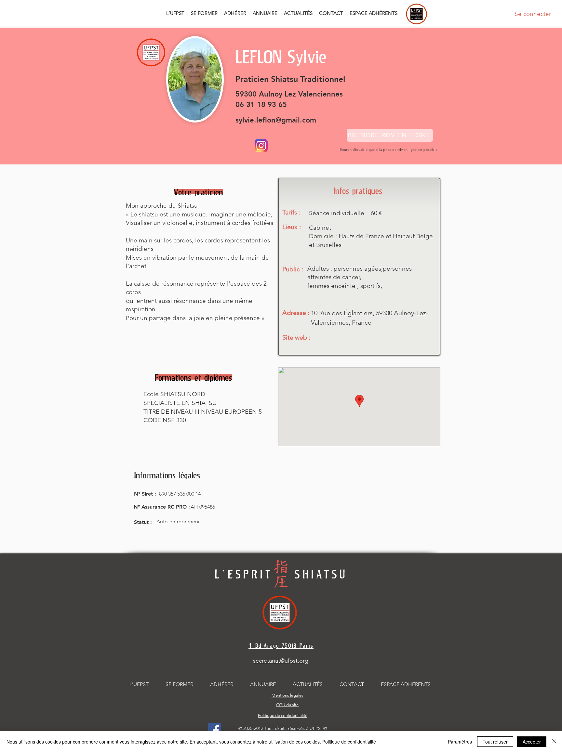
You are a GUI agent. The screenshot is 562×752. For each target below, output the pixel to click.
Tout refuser (495, 741)
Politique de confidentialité (349, 741)
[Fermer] (554, 741)
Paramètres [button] (460, 741)
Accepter (532, 741)
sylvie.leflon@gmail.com (275, 120)
